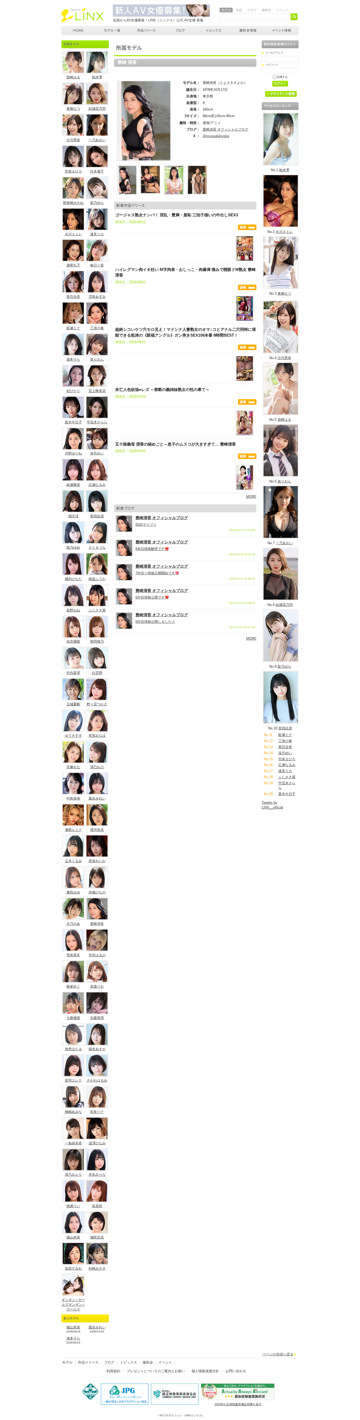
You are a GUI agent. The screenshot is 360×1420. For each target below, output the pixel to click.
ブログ (252, 10)
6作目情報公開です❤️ (152, 597)
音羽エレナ (73, 1080)
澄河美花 (97, 830)
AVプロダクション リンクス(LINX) (82, 15)
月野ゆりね (73, 453)
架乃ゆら (97, 203)
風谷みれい (97, 798)
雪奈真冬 (73, 955)
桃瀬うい (73, 1206)
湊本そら (73, 359)
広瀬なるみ (97, 485)
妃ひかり (73, 391)
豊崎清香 (97, 924)
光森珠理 (97, 1018)
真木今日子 (73, 422)
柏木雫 (97, 77)
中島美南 (73, 798)
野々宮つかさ (97, 704)
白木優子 (97, 171)
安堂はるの (97, 955)
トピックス (214, 30)
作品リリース (146, 30)
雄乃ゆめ (73, 547)
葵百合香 (73, 297)
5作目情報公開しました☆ (155, 622)
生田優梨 (73, 641)
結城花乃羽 (97, 109)
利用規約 (113, 1371)
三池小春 (97, 328)
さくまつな (97, 547)
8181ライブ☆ (146, 525)
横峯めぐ (73, 986)
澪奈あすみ (97, 297)
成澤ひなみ (97, 1143)
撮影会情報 (248, 30)
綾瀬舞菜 (73, 485)
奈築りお (97, 986)
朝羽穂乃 (97, 641)
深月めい (97, 453)
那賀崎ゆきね (73, 203)
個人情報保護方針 (205, 1371)
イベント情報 (282, 30)
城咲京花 (97, 1237)
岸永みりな (97, 1175)
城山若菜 (73, 1237)
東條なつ (73, 109)
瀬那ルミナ (73, 830)
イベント (282, 10)
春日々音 (97, 265)
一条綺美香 (73, 1143)
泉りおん (97, 359)
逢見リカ (97, 234)
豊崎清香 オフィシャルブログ (225, 129)
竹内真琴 (73, 673)
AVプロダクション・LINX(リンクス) (181, 1415)
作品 (239, 10)
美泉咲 (97, 1206)
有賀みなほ (97, 736)
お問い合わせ (236, 1371)
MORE (251, 497)
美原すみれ (73, 1268)
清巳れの (97, 767)
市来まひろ (73, 171)
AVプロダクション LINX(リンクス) (78, 30)
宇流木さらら (97, 422)
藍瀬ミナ (73, 328)
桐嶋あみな (73, 1112)
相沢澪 (73, 516)
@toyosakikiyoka (216, 136)
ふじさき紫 (97, 610)
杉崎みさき (97, 1268)
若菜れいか (97, 861)
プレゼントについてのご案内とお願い (156, 1371)
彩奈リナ (97, 1112)
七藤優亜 (73, 1018)
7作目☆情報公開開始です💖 (157, 573)
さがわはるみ (97, 1080)
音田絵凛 (97, 516)
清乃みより (73, 1175)
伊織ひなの (97, 892)
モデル (226, 10)
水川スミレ (73, 234)
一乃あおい (97, 140)
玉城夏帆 (73, 704)
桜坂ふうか (97, 579)
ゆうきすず (73, 736)
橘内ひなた (73, 579)
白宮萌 (97, 673)
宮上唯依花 (97, 391)
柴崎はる (73, 77)
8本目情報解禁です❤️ (152, 549)
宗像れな (73, 767)
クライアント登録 (283, 95)
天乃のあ (73, 924)
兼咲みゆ (73, 892)
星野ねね (73, 610)
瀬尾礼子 (73, 265)
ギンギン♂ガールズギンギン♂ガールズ (73, 1304)
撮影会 (266, 10)
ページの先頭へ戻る (277, 1354)
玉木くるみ (73, 861)
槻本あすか (97, 1049)
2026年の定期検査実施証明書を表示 (238, 1404)
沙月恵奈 (73, 140)
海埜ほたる (73, 1049)
